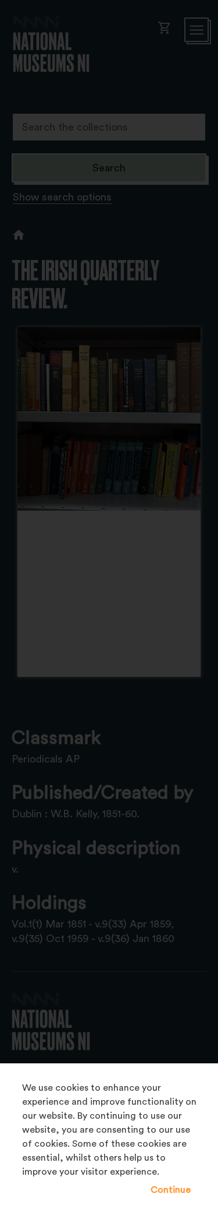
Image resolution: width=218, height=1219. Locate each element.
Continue (171, 1190)
